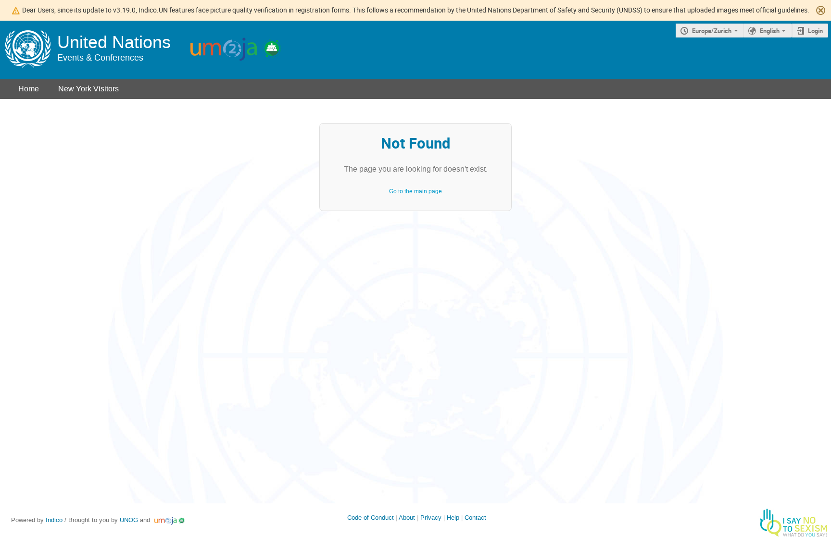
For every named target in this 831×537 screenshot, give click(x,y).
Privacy (430, 517)
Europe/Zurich (711, 30)
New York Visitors (88, 89)
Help (453, 517)
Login (815, 30)
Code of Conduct (370, 517)
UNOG (129, 520)
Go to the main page (415, 191)
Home (28, 89)
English (770, 30)
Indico (54, 520)
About (407, 517)
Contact (475, 517)
